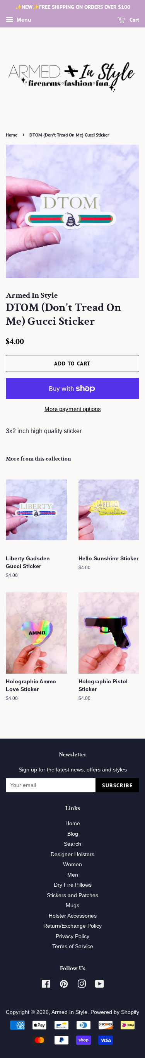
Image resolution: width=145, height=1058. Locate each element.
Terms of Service (72, 946)
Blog (72, 834)
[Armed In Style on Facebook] (45, 985)
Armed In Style (69, 1012)
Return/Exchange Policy (72, 926)
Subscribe (117, 785)
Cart (133, 19)
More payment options (72, 409)
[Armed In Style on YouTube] (99, 985)
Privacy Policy (72, 936)
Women (72, 864)
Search (72, 844)
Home (11, 135)
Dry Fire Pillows (73, 885)
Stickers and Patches (72, 895)
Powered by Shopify (114, 1012)
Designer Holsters (72, 854)
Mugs (72, 905)
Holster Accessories (73, 916)
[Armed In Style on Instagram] (81, 985)
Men (72, 875)
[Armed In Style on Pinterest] (64, 985)
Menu (23, 20)
